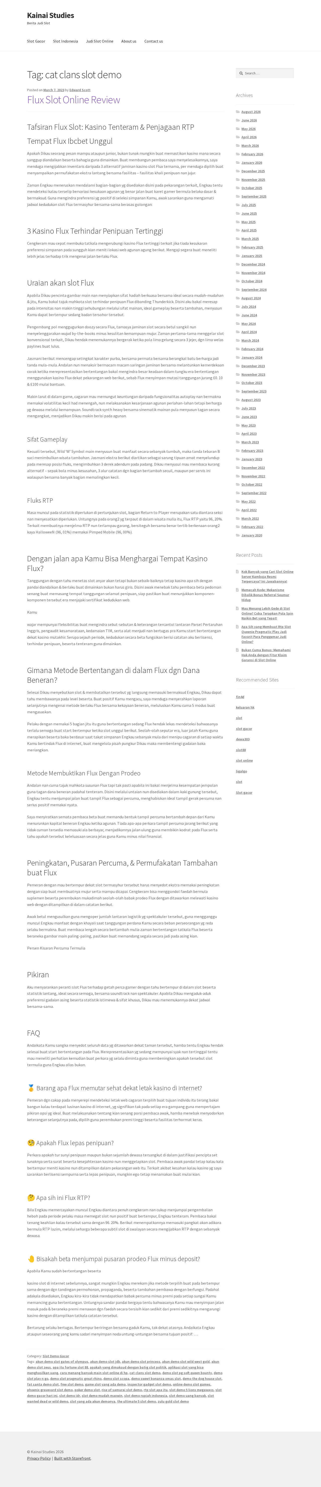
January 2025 (252, 255)
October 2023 (252, 382)
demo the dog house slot (202, 1378)
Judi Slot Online (99, 41)
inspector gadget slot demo (149, 1384)
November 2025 (253, 179)
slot (239, 718)
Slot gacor (244, 792)
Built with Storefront (72, 1458)
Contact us (153, 41)
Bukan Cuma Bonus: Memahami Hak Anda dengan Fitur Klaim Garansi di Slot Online (266, 655)
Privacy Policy (39, 1458)
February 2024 (252, 349)
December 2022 (253, 467)
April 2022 (249, 510)
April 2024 (249, 332)
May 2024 (249, 323)
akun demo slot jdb (105, 1361)
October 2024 (252, 281)
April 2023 (249, 433)
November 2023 (253, 374)
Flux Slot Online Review (73, 99)
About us (128, 41)
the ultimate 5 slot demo (136, 1401)
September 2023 (254, 391)
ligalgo (241, 771)
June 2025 (249, 213)
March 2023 (250, 442)
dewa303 (243, 739)
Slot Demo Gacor (56, 1356)
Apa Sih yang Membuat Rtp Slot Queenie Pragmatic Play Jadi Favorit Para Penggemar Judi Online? (266, 634)
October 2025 (252, 188)
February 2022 (252, 526)
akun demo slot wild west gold (186, 1361)
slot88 (241, 750)
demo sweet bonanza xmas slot (156, 1378)
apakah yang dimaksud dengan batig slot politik (128, 1367)
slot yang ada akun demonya (92, 1401)
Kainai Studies (50, 15)
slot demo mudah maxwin (102, 1395)
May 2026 (249, 128)
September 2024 (254, 289)
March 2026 (250, 145)
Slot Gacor (36, 41)
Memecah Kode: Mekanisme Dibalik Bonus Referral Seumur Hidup (265, 595)
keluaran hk (245, 707)
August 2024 (251, 298)
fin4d (240, 697)
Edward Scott (80, 90)
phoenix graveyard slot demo (50, 1390)
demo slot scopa (116, 1378)
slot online (244, 760)
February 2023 (252, 450)
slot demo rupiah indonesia (145, 1395)
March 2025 (250, 238)
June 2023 (249, 417)
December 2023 (253, 366)
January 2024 (252, 357)
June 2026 (249, 120)
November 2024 (253, 273)
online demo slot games (191, 1384)
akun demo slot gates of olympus (62, 1361)
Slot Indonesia (65, 41)
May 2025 (249, 222)
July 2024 (249, 306)
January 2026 (252, 162)
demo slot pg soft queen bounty (187, 1373)
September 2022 (254, 493)
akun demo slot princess (141, 1361)
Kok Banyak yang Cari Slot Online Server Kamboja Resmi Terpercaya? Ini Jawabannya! (267, 576)
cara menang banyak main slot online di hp (94, 1373)
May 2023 (249, 425)
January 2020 (252, 535)
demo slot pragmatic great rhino (76, 1378)
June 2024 (249, 315)
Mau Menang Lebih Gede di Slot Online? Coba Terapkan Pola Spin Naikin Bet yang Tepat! (267, 613)
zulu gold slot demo (173, 1401)
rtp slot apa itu (156, 1390)
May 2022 (249, 501)
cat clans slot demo (144, 1373)
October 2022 (252, 484)
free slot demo (71, 1384)
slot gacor (244, 728)
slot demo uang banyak (187, 1395)
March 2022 (250, 518)
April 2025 (249, 230)
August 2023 (251, 399)
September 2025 (254, 196)
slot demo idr (69, 1395)
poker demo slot (87, 1390)
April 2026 (249, 137)
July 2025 (249, 205)
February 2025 (252, 247)
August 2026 (251, 111)
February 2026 (252, 154)
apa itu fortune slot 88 (70, 1367)
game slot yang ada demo (105, 1384)
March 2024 (250, 340)
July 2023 (249, 408)
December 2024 (253, 264)
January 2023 (252, 459)
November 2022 (253, 476)
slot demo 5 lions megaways (191, 1390)
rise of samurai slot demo (122, 1390)
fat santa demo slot (43, 1384)
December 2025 (253, 171)
